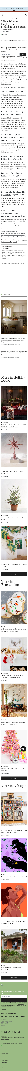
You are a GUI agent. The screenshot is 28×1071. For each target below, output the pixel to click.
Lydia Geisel (5, 344)
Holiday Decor (16, 18)
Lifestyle (3, 18)
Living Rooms (5, 349)
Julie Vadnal (4, 680)
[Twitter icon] (15, 1032)
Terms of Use (21, 1004)
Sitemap (3, 1025)
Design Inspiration (5, 1055)
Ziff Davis (11, 1042)
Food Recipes (5, 626)
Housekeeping (4, 1062)
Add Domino (4, 34)
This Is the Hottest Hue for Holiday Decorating (15, 236)
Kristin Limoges (5, 879)
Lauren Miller (17, 344)
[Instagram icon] (5, 1032)
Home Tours (4, 336)
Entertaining (9, 18)
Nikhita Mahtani (5, 31)
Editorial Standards (20, 263)
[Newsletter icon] (2, 1032)
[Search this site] (26, 15)
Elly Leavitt (4, 429)
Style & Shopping (4, 1060)
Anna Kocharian (5, 773)
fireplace (12, 68)
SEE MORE (14, 574)
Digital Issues (4, 1067)
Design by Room (4, 1053)
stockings (14, 64)
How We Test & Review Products (13, 1016)
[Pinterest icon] (9, 1032)
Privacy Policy (23, 59)
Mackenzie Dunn (5, 522)
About (3, 1010)
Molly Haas (17, 357)
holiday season (6, 84)
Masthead (3, 1019)
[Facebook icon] (12, 1032)
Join (23, 54)
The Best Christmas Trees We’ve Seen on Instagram (13, 233)
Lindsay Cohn (5, 476)
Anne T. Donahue (5, 835)
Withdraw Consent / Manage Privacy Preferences (12, 1046)
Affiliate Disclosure (6, 1021)
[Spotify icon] (19, 1032)
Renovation (3, 1058)
